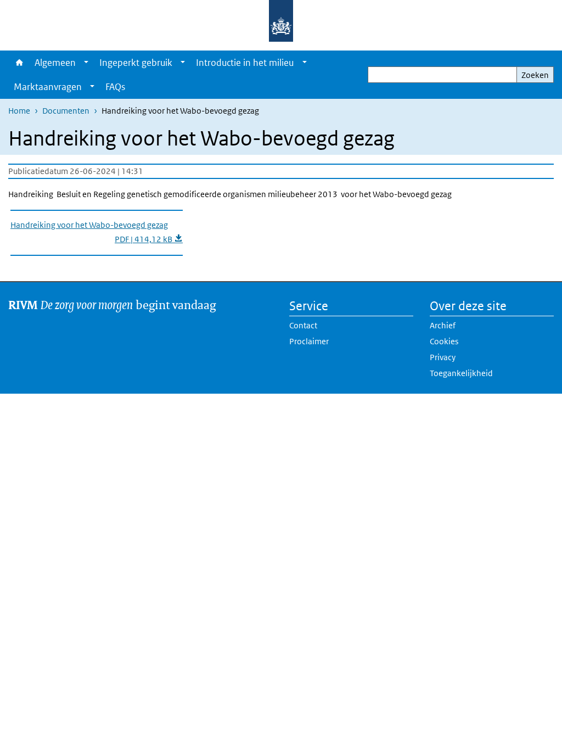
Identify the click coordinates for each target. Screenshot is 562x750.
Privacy (443, 357)
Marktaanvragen (48, 87)
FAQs (115, 87)
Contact (303, 325)
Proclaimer (309, 341)
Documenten (65, 110)
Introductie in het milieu (245, 63)
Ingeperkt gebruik (135, 63)
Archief (443, 325)
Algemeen (55, 63)
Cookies (444, 341)
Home (18, 63)
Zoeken (535, 75)
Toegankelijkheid (461, 373)
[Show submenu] (86, 63)
